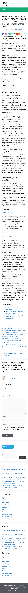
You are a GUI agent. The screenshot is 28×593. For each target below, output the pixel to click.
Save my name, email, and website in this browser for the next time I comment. (14, 429)
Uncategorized (6, 518)
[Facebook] (3, 34)
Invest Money (5, 502)
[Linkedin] (14, 34)
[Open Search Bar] (25, 9)
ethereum (12, 332)
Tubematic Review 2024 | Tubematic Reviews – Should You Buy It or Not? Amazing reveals (13, 353)
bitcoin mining (6, 330)
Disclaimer (18, 587)
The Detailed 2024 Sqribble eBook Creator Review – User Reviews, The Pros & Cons (14, 347)
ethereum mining (20, 332)
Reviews (4, 512)
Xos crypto (15, 340)
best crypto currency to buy (11, 328)
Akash (8, 377)
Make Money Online (9, 326)
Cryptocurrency (6, 498)
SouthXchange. (11, 278)
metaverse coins (6, 336)
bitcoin (21, 328)
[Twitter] (8, 34)
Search (4, 455)
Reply (5, 388)
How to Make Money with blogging (15, 315)
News (3, 509)
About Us (5, 587)
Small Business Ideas (8, 516)
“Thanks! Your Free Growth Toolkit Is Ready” (14, 585)
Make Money (5, 505)
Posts (23, 587)
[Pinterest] (16, 34)
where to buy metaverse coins (13, 338)
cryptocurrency (14, 330)
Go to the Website (7, 212)
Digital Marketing (6, 500)
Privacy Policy (14, 588)
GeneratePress (18, 591)
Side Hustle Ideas (7, 514)
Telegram (9, 447)
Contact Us (11, 587)
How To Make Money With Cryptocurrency (13, 334)
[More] (19, 34)
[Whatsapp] (11, 34)
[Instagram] (6, 34)
